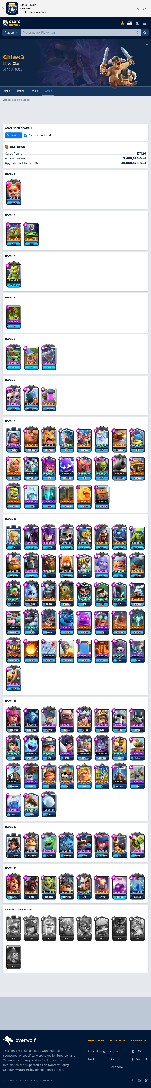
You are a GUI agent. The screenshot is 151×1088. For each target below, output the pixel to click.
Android (141, 1059)
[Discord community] (139, 1080)
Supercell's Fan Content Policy (47, 1065)
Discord (115, 1059)
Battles (20, 91)
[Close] (3, 8)
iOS (138, 1051)
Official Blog (96, 1051)
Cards (48, 91)
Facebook (116, 1067)
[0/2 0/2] (14, 925)
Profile (6, 91)
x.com (114, 1051)
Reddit (92, 1059)
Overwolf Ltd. (21, 1080)
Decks (35, 91)
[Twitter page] (146, 1080)
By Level (11, 135)
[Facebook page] (132, 1080)
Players (10, 33)
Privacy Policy (24, 1070)
